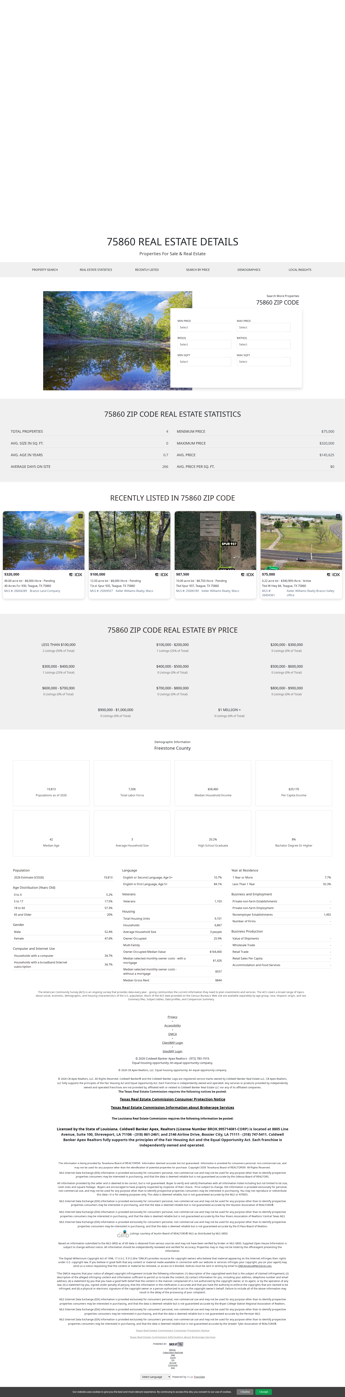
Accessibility (172, 1025)
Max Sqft (243, 355)
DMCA (172, 1034)
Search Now (275, 375)
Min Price (184, 321)
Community (173, 1365)
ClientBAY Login (172, 1043)
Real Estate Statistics (96, 270)
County (173, 1357)
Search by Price (198, 270)
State (173, 1355)
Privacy (172, 1017)
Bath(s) (242, 338)
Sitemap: (172, 1350)
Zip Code (172, 1363)
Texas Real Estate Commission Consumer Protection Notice (172, 1099)
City (172, 1360)
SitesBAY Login (172, 1051)
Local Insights (300, 270)
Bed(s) (182, 338)
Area (173, 1368)
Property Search (45, 270)
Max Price (244, 321)
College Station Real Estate (173, 1352)
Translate (199, 1377)
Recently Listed (147, 270)
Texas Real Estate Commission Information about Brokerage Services (172, 1337)
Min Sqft (184, 355)
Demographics (249, 270)
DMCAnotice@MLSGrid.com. (255, 1266)
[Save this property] (80, 516)
